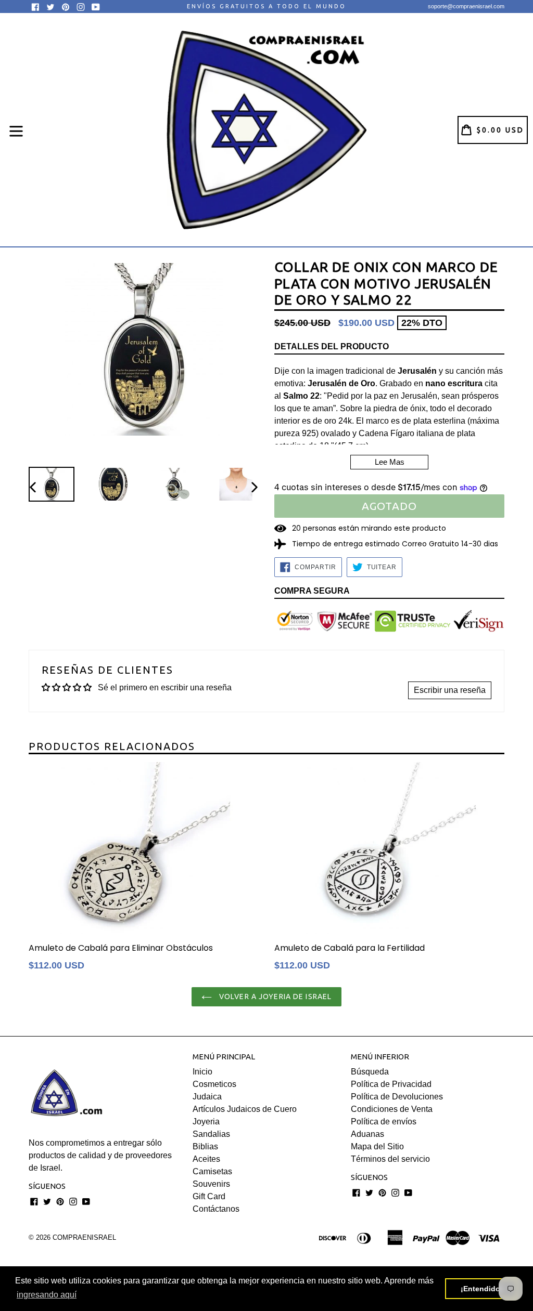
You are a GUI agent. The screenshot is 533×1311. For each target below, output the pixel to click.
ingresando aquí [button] (47, 1294)
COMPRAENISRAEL (84, 1237)
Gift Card (209, 1196)
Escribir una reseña (450, 690)
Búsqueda (370, 1071)
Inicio (202, 1071)
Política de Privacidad (391, 1084)
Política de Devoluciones (397, 1096)
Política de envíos (383, 1121)
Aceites (206, 1159)
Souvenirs (211, 1183)
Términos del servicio (390, 1159)
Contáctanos (216, 1208)
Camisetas (212, 1171)
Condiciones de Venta (392, 1109)
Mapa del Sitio (377, 1146)
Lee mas (389, 461)
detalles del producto (331, 346)
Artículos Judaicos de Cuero (245, 1109)
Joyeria (206, 1121)
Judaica (207, 1096)
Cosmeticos (214, 1084)
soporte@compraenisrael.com (466, 6)
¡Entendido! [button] (482, 1288)
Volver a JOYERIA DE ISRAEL (274, 996)
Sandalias (211, 1134)
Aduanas (367, 1134)
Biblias (205, 1146)
